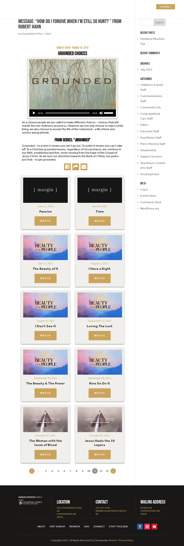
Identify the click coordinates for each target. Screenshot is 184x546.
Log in (144, 189)
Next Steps (112, 6)
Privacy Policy (126, 540)
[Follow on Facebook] (140, 526)
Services (91, 6)
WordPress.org (149, 208)
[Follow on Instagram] (147, 526)
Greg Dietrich (29, 33)
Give (86, 526)
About (78, 6)
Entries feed (148, 195)
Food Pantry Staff (150, 137)
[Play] (34, 113)
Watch (45, 221)
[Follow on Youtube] (154, 526)
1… (39, 471)
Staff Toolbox (118, 526)
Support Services (151, 156)
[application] (72, 113)
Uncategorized (149, 174)
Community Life (150, 107)
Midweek (74, 526)
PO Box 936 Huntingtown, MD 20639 (150, 511)
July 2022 (146, 69)
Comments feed (150, 202)
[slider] (109, 112)
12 (101, 471)
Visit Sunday (57, 526)
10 (88, 471)
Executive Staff (149, 131)
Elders (144, 125)
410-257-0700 (103, 508)
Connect (165, 6)
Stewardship (148, 150)
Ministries (132, 6)
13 (107, 471)
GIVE (149, 6)
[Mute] (101, 113)
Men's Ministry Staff (152, 144)
